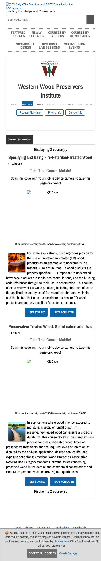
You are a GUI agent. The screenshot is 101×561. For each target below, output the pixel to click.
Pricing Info (54, 113)
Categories (43, 528)
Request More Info (30, 113)
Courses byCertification (80, 34)
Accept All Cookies (42, 553)
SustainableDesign (25, 45)
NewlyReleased (36, 34)
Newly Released (24, 528)
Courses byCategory (57, 34)
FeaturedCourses (18, 34)
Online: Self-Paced (19, 139)
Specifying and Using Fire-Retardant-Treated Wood (50, 157)
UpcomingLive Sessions (49, 45)
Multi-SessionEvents (74, 45)
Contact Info (75, 113)
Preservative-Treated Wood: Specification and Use (49, 326)
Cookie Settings (68, 553)
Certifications (61, 528)
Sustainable (79, 528)
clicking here (61, 541)
